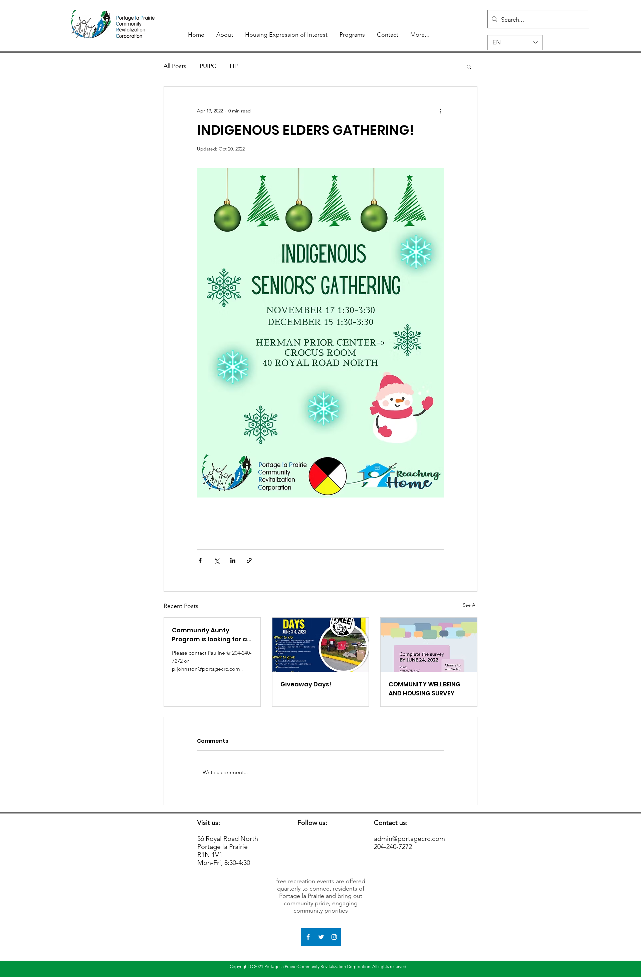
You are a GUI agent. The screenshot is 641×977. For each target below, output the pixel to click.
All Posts (175, 66)
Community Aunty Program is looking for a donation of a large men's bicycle (209, 635)
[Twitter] (321, 937)
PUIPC (208, 66)
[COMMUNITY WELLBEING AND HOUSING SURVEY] (429, 645)
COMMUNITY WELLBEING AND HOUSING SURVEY (424, 688)
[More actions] (440, 111)
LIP (234, 66)
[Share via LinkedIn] (233, 560)
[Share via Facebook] (200, 560)
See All (470, 605)
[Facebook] (308, 937)
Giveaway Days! (305, 684)
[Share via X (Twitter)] (216, 560)
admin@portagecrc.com (409, 839)
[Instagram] (334, 937)
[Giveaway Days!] (320, 645)
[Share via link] (249, 560)
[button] (469, 66)
